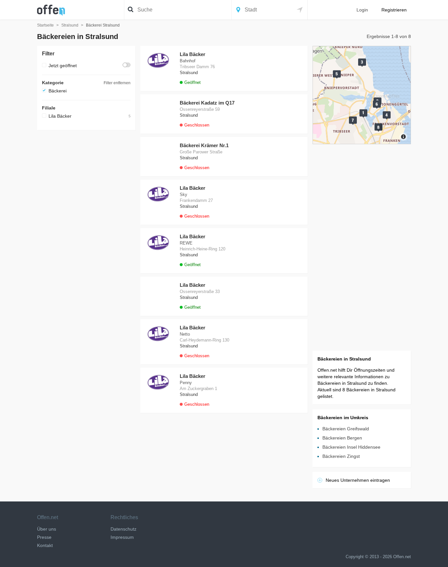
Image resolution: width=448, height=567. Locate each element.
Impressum (122, 537)
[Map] (362, 95)
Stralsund (69, 25)
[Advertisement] (86, 233)
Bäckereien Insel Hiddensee (351, 447)
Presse (44, 537)
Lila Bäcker (60, 116)
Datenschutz (123, 529)
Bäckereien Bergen (342, 437)
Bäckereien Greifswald (345, 428)
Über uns (46, 529)
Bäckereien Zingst (341, 456)
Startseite (45, 25)
